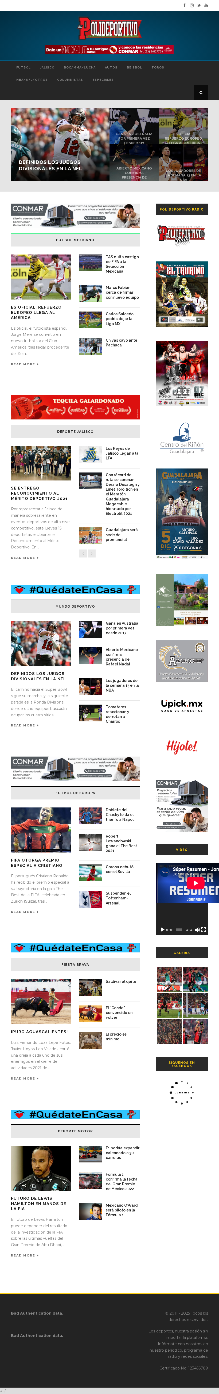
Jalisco (47, 67)
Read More (23, 364)
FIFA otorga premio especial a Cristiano (36, 863)
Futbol (23, 67)
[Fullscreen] (203, 929)
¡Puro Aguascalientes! (39, 1031)
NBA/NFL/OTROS (32, 80)
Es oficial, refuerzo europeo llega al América (183, 138)
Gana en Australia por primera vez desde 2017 (134, 138)
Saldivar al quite (121, 981)
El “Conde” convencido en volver (119, 1013)
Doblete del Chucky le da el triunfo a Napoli (120, 815)
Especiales (103, 80)
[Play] (162, 929)
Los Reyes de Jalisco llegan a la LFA (122, 453)
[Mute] (197, 929)
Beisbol (134, 67)
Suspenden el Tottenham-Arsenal (118, 898)
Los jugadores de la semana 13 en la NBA (183, 175)
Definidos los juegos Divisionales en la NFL (38, 676)
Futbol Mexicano (75, 240)
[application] (182, 899)
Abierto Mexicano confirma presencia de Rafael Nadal (134, 175)
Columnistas (70, 80)
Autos (111, 67)
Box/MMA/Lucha (80, 67)
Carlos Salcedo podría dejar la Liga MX (120, 319)
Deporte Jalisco (75, 432)
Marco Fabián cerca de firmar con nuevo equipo (122, 292)
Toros (157, 67)
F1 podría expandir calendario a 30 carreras (122, 1153)
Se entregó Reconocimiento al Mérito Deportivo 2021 (39, 493)
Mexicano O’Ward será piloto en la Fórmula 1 (122, 1210)
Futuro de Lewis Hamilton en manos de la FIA (38, 1203)
